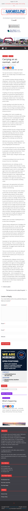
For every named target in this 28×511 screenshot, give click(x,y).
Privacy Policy (4, 496)
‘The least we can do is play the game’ (15, 290)
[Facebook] (4, 68)
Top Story (11, 56)
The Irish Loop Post (5, 482)
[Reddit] (11, 68)
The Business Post (5, 479)
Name (3, 323)
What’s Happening (9, 401)
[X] (8, 68)
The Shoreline (13, 65)
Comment (4, 305)
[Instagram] (6, 68)
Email (3, 330)
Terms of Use (4, 494)
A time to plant (6, 287)
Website (3, 336)
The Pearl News (4, 485)
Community (5, 56)
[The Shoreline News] (14, 38)
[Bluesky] (13, 68)
